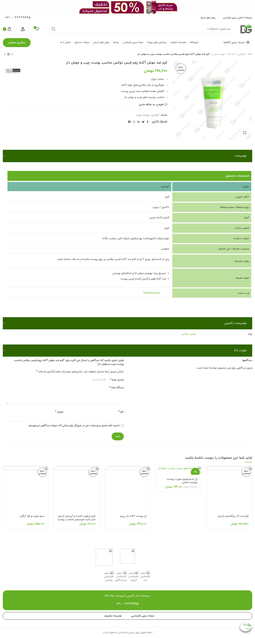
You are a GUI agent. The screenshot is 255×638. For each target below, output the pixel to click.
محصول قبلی (12, 54)
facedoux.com (155, 293)
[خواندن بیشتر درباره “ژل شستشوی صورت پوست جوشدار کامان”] (158, 472)
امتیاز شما (117, 380)
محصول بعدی (5, 54)
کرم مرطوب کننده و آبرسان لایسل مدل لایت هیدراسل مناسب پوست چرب (76, 519)
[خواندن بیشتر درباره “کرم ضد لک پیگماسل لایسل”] (209, 472)
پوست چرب (218, 54)
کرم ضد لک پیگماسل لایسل (233, 516)
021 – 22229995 (127, 604)
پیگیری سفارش (16, 42)
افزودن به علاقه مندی (151, 104)
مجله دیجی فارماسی (142, 616)
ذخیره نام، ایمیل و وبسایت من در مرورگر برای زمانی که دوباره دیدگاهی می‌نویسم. (74, 425)
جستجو (53, 29)
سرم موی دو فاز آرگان (32, 516)
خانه (250, 54)
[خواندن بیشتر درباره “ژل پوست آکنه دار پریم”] (107, 472)
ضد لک (231, 54)
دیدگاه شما (116, 388)
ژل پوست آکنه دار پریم (133, 516)
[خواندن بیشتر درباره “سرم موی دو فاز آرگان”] (5, 472)
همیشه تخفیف (112, 616)
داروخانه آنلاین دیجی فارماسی (237, 17)
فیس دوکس (188, 334)
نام (121, 412)
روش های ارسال (207, 17)
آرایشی (241, 54)
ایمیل (59, 412)
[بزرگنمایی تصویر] (244, 132)
